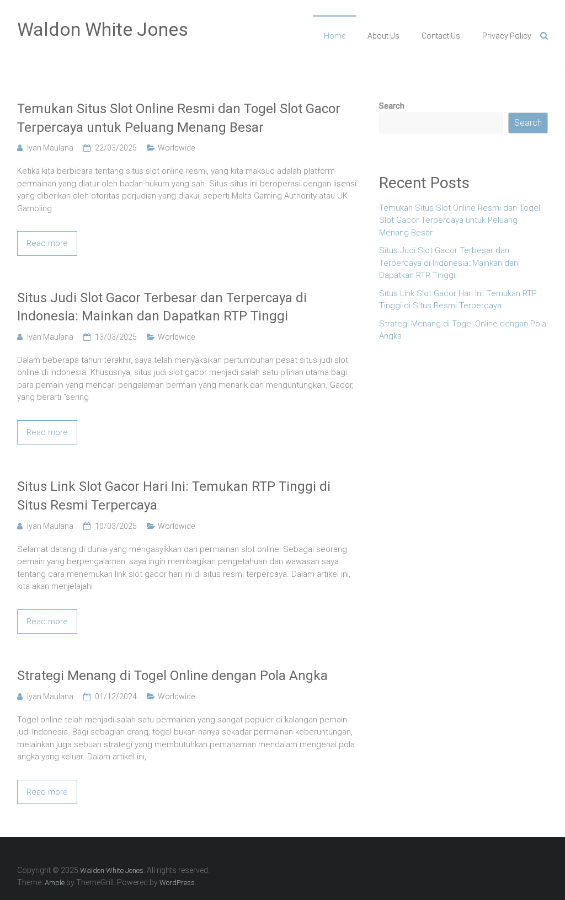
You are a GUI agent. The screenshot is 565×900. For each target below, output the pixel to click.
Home (334, 35)
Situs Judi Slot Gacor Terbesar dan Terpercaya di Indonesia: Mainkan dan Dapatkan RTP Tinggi (162, 307)
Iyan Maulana (50, 147)
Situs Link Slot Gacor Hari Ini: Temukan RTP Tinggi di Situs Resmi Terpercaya (174, 496)
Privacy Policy (506, 35)
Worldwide (176, 147)
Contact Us (441, 35)
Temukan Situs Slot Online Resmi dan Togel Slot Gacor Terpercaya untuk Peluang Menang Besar (178, 118)
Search (391, 106)
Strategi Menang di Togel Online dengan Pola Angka (172, 675)
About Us (383, 35)
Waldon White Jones (102, 29)
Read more (47, 243)
